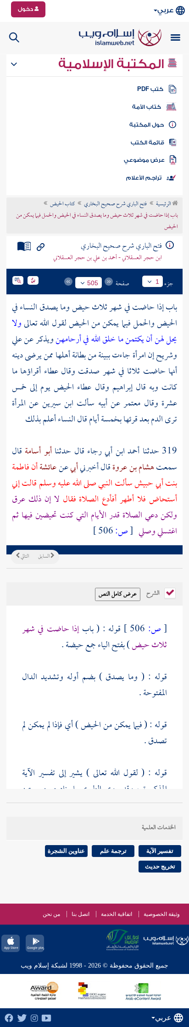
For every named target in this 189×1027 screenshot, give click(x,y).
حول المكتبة (146, 125)
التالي (24, 556)
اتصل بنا (80, 914)
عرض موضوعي (144, 160)
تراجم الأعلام (143, 178)
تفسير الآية (159, 850)
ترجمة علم (113, 850)
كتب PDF (150, 89)
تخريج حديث (160, 866)
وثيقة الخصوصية (162, 914)
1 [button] (157, 281)
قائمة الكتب (147, 142)
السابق (44, 556)
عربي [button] (165, 10)
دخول (26, 9)
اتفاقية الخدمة (116, 914)
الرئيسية (164, 204)
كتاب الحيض (62, 204)
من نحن (51, 914)
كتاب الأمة (146, 107)
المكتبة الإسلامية (112, 64)
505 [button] (92, 283)
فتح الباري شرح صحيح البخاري (115, 204)
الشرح (153, 592)
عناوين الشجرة (66, 850)
